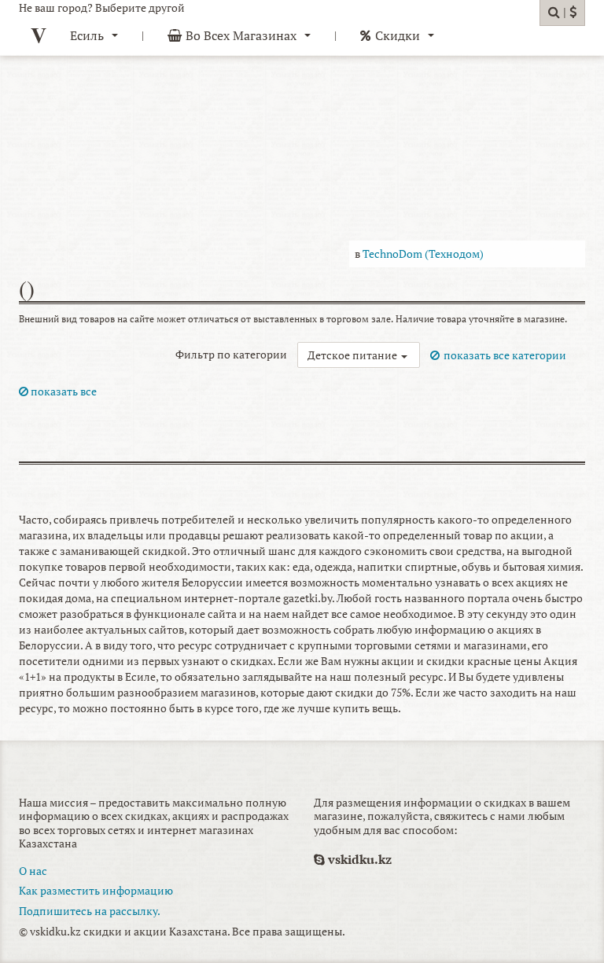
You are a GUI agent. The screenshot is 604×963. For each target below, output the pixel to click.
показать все (62, 391)
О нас (33, 870)
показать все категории (505, 354)
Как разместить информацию (96, 890)
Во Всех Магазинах (241, 35)
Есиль (87, 35)
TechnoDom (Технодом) (423, 253)
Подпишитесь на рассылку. (89, 910)
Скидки (397, 35)
